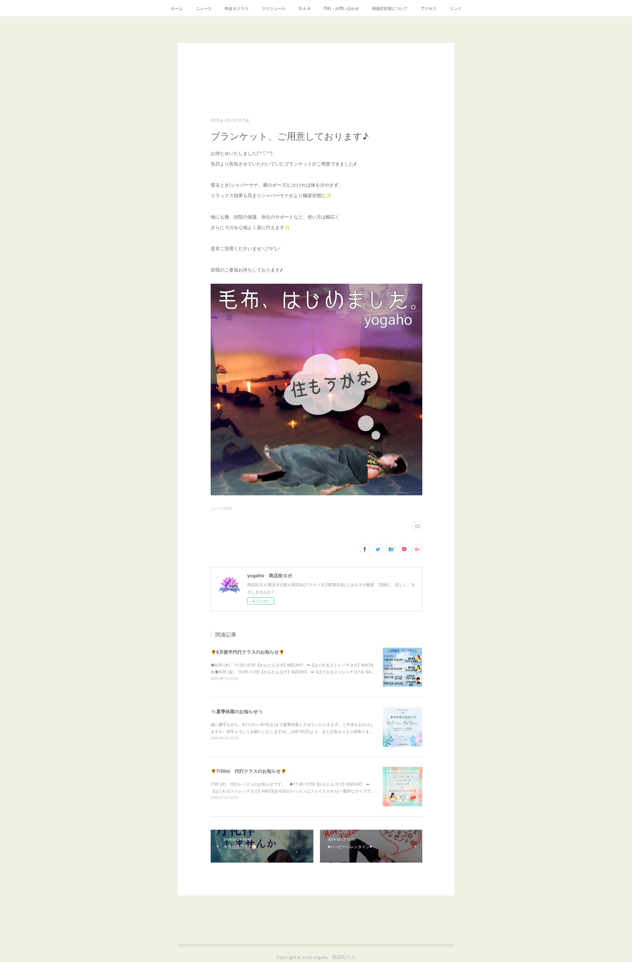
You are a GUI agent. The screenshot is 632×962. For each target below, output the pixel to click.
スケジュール (273, 8)
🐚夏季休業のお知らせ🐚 (237, 711)
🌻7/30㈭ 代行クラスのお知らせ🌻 (248, 770)
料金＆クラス (237, 8)
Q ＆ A (304, 8)
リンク (455, 8)
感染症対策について (390, 8)
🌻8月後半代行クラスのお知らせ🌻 (247, 651)
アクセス (428, 8)
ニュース (204, 8)
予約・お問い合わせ (341, 8)
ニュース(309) (221, 508)
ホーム (177, 8)
